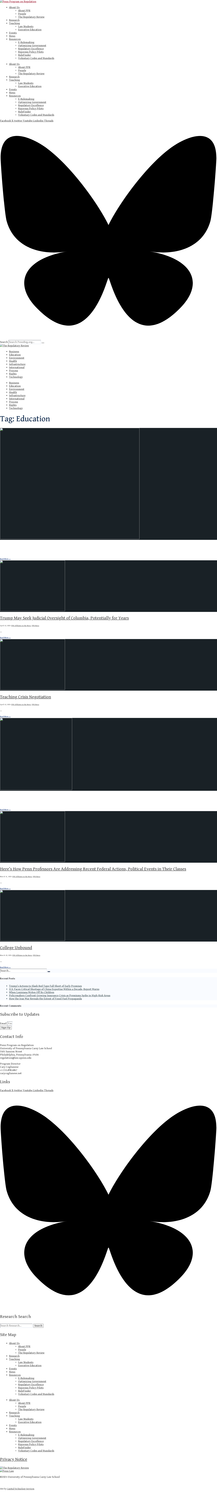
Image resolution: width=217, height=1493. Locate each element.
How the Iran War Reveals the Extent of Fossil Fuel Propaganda (45, 998)
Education (15, 354)
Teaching (14, 23)
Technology (16, 377)
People (22, 13)
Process (13, 370)
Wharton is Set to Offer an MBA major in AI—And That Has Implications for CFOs (74, 797)
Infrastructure (17, 364)
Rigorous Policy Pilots (31, 51)
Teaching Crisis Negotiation (25, 697)
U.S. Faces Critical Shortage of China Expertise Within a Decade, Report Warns (54, 989)
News (12, 36)
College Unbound (16, 947)
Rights (13, 373)
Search (4, 342)
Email (3, 1023)
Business (14, 351)
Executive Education (29, 29)
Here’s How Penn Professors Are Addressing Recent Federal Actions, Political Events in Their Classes (93, 869)
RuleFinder (24, 55)
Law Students (25, 26)
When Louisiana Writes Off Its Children (31, 992)
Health (13, 361)
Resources (15, 39)
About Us (14, 7)
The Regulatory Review (31, 17)
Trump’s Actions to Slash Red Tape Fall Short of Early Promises (45, 986)
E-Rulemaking (26, 42)
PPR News (55, 554)
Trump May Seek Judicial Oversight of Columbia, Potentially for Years (64, 618)
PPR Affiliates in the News (40, 554)
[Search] (43, 342)
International (16, 367)
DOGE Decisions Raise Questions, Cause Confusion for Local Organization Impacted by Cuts (83, 546)
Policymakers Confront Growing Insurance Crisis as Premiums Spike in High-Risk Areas (59, 995)
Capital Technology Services (20, 1489)
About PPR (24, 10)
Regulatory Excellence (31, 48)
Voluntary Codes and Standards (36, 58)
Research (14, 20)
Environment (16, 358)
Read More (5, 559)
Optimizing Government (32, 45)
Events (13, 32)
